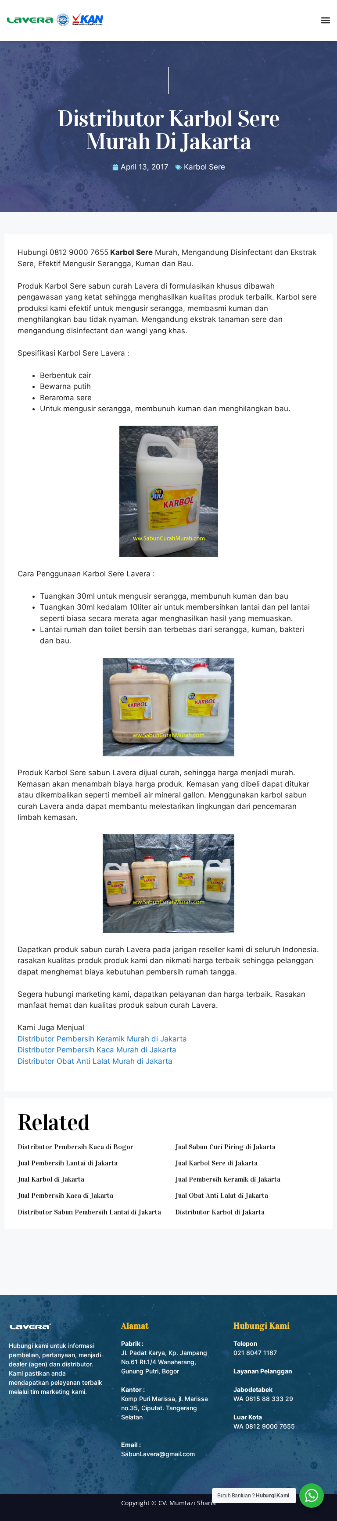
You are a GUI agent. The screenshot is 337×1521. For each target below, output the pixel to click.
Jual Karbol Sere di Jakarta (216, 1163)
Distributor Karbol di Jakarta (220, 1212)
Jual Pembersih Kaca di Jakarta (65, 1195)
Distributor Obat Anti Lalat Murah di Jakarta (95, 1061)
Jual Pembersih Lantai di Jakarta (68, 1163)
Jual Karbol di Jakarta (51, 1179)
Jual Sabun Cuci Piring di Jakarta (225, 1147)
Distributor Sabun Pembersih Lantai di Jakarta (89, 1212)
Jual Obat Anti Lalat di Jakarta (221, 1195)
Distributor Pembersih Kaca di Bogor (75, 1147)
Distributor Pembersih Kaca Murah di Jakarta (97, 1049)
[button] (325, 20)
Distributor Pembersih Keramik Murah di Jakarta (102, 1038)
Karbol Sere (204, 166)
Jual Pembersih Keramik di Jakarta (227, 1179)
